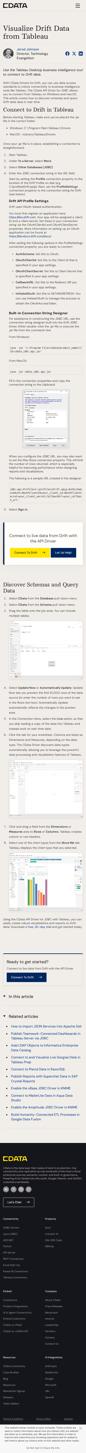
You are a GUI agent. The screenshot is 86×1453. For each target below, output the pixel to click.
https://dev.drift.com (22, 217)
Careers (50, 1337)
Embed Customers (14, 1318)
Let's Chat (15, 1202)
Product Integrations (15, 1306)
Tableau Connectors (15, 1277)
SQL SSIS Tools (53, 1240)
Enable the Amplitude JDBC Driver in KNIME (44, 1107)
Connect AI (51, 1234)
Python (7, 1246)
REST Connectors (13, 1259)
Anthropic (51, 1366)
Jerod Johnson (28, 49)
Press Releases (54, 1306)
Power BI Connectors (15, 1271)
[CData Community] (29, 1189)
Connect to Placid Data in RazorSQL (38, 1069)
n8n (47, 1391)
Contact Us (51, 1343)
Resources (9, 1385)
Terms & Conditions (13, 1418)
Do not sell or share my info (43, 1448)
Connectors (10, 1300)
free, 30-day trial (39, 927)
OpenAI (49, 1397)
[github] (21, 1189)
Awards (49, 1318)
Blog (5, 1378)
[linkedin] (6, 1189)
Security (68, 1418)
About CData (53, 1300)
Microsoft (50, 1385)
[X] (13, 1189)
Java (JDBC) (10, 1234)
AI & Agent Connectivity (17, 1312)
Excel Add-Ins (11, 1265)
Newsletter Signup (14, 1391)
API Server (9, 1252)
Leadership (51, 1325)
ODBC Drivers (11, 1227)
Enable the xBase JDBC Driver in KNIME (41, 1088)
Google (49, 1378)
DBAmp (49, 1246)
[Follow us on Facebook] (67, 53)
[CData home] (18, 5)
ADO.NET (8, 1240)
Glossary (8, 1397)
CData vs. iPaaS (12, 1325)
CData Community (14, 1366)
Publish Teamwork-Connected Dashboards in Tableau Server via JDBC (45, 1035)
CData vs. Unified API (15, 1331)
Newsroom (51, 1312)
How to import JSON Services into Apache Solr (46, 1026)
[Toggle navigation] (77, 5)
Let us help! (63, 552)
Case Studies (11, 1372)
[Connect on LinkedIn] (81, 53)
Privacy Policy (43, 1418)
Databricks (51, 1372)
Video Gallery (11, 1403)
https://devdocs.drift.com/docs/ (30, 236)
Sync (48, 1227)
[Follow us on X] (74, 53)
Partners (50, 1331)
